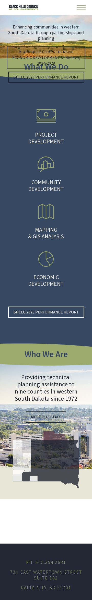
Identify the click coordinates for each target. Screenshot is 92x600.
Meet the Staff (46, 417)
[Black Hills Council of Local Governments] (23, 8)
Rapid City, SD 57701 (46, 588)
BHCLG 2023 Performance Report (46, 77)
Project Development (46, 138)
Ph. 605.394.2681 (46, 562)
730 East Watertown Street (46, 575)
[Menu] (81, 7)
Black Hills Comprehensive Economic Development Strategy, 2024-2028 (46, 57)
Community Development (46, 185)
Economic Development (46, 280)
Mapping (46, 233)
